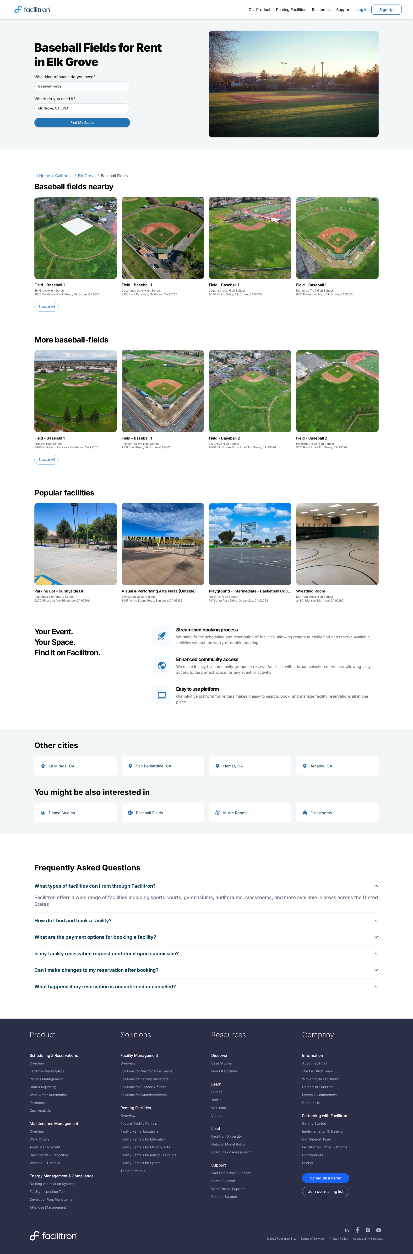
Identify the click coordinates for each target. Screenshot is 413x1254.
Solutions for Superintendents (143, 1095)
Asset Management (45, 1147)
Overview (37, 1063)
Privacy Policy (338, 1238)
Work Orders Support (228, 1189)
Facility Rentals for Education (143, 1139)
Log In (362, 9)
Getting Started (314, 1123)
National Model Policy (228, 1144)
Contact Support (224, 1196)
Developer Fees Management (53, 1199)
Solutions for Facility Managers (144, 1079)
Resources (321, 9)
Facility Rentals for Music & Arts (145, 1147)
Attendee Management (48, 1207)
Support (343, 9)
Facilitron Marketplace (47, 1071)
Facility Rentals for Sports (140, 1163)
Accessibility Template (368, 1238)
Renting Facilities (291, 9)
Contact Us (311, 1103)
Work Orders (39, 1139)
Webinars (218, 1108)
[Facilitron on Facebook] (357, 1230)
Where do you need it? (54, 98)
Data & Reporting (43, 1087)
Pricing (307, 1163)
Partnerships (39, 1103)
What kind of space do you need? (64, 76)
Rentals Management (46, 1079)
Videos (216, 1115)
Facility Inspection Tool (47, 1191)
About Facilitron (314, 1063)
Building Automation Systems (52, 1184)
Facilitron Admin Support (230, 1173)
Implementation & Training (322, 1131)
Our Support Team (316, 1139)
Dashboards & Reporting (49, 1155)
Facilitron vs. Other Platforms (324, 1147)
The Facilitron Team (317, 1071)
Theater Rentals (132, 1171)
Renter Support (223, 1181)
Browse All (46, 306)
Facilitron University (226, 1136)
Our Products (312, 1155)
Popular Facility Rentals (138, 1123)
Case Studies (221, 1063)
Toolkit (216, 1100)
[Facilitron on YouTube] (378, 1230)
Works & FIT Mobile (45, 1163)
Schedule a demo (325, 1178)
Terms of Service (312, 1238)
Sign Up (386, 9)
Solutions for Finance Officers (143, 1087)
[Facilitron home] (32, 9)
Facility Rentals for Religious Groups (148, 1155)
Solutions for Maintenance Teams (146, 1071)
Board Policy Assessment (231, 1152)
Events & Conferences (319, 1095)
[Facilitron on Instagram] (368, 1230)
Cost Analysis (40, 1110)
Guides (216, 1092)
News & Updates (224, 1071)
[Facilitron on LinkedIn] (347, 1230)
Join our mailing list (325, 1191)
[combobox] (82, 86)
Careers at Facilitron (317, 1087)
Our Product (259, 9)
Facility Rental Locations (139, 1131)
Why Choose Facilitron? (320, 1079)
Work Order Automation (48, 1095)
